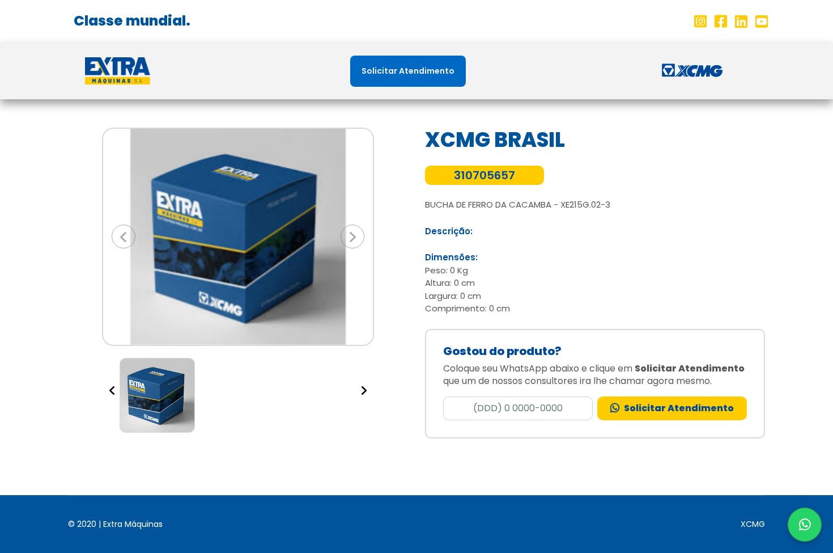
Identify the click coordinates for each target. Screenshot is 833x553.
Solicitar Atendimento (408, 71)
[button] (123, 237)
